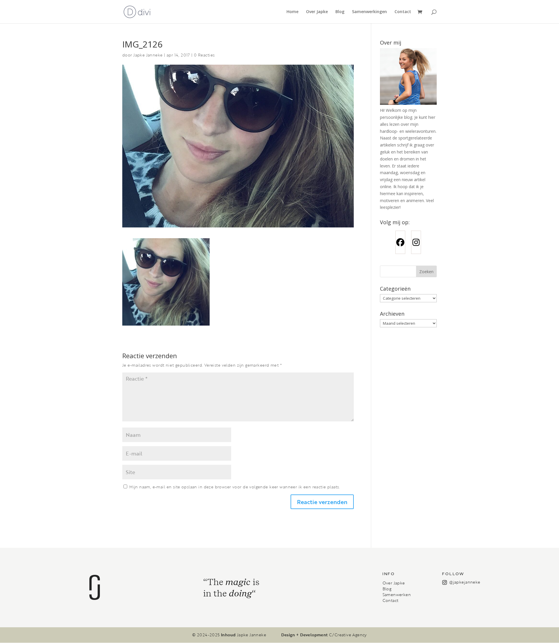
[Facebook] (400, 242)
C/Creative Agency (348, 635)
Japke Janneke (147, 55)
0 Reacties (204, 55)
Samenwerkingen (369, 12)
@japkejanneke (464, 582)
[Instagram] (416, 242)
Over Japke (317, 12)
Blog (339, 12)
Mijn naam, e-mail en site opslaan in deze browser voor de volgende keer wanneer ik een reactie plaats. (234, 487)
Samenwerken (397, 595)
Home (292, 12)
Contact (403, 12)
